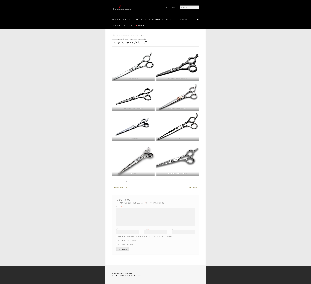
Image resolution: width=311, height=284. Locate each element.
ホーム (116, 35)
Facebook (129, 275)
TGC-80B (133, 174)
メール (146, 229)
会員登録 (173, 7)
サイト (174, 229)
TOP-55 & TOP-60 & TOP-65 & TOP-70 (177, 174)
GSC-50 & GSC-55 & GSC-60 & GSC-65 (177, 78)
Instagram (135, 275)
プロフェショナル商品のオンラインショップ (158, 19)
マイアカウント (164, 7)
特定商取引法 (123, 275)
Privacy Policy (115, 275)
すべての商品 (127, 19)
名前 (118, 229)
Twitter (140, 275)
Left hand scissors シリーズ (122, 187)
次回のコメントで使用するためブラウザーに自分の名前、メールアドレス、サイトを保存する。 (145, 236)
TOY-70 (131, 138)
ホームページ (116, 19)
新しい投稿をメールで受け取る (127, 244)
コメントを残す (142, 39)
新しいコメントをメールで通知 (127, 240)
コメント (119, 207)
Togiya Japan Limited (118, 273)
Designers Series (192, 187)
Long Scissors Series (124, 35)
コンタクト (139, 19)
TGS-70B (177, 138)
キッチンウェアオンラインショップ (122, 25)
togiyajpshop (133, 39)
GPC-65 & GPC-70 (133, 78)
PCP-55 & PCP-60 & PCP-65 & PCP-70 (177, 108)
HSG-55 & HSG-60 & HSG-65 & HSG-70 (133, 108)
